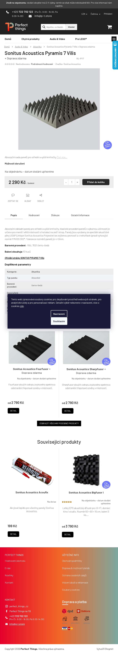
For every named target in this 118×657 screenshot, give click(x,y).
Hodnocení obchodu (15, 560)
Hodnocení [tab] (34, 215)
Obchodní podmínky (72, 560)
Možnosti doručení (15, 163)
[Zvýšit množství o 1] (77, 182)
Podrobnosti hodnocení (42, 64)
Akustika (35, 271)
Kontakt (9, 582)
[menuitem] (8, 39)
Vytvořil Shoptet (105, 648)
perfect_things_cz (18, 606)
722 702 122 (21, 616)
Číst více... (62, 157)
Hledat (71, 27)
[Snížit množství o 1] (66, 182)
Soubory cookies (71, 589)
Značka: (68, 64)
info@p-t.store (17, 623)
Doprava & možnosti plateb (76, 568)
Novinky (9, 575)
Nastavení (59, 313)
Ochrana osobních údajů (74, 575)
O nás (7, 568)
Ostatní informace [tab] (80, 215)
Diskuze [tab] (55, 215)
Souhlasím (59, 321)
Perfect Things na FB (20, 611)
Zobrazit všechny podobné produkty (59, 423)
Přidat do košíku (96, 182)
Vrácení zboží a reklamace (75, 582)
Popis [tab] (14, 215)
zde (22, 306)
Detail (13, 534)
